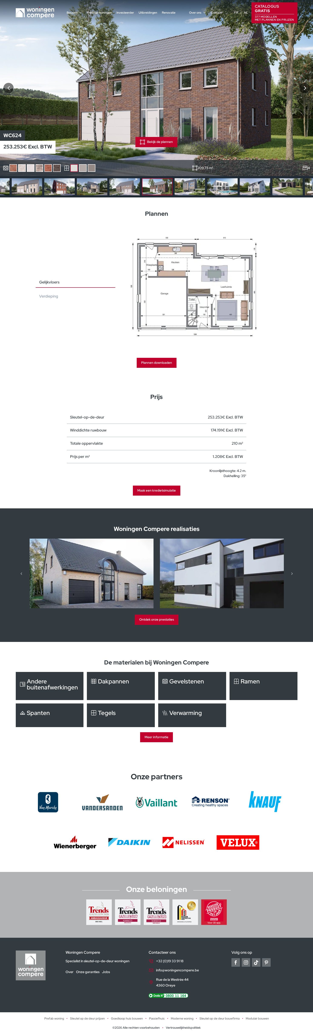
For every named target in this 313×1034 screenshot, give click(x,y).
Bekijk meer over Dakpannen (121, 686)
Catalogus (274, 12)
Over (69, 972)
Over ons (195, 12)
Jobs (106, 972)
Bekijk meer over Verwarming (192, 715)
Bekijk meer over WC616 (92, 186)
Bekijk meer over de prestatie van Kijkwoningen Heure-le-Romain (92, 573)
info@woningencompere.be (177, 970)
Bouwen (72, 12)
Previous (5, 186)
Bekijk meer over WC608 (27, 186)
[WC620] (8, 88)
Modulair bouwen (257, 1018)
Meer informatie (156, 737)
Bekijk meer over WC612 (59, 186)
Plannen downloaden (156, 363)
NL (246, 12)
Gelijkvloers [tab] (49, 282)
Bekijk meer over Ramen (263, 686)
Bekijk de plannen (160, 142)
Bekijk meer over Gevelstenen (192, 686)
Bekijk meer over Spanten (50, 715)
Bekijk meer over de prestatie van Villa (222, 573)
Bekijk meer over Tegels (121, 715)
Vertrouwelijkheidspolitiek (183, 1028)
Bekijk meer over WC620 (124, 186)
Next (307, 186)
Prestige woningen (99, 12)
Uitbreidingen (148, 12)
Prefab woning (54, 1018)
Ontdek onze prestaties (156, 619)
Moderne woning (182, 1018)
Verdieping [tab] (48, 296)
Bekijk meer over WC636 (255, 186)
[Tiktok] (256, 962)
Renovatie (168, 12)
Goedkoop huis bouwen (127, 1018)
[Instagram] (246, 962)
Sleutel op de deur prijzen (87, 1018)
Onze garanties (87, 972)
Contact (216, 12)
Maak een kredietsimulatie (156, 490)
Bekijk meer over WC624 (157, 187)
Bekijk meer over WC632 (222, 186)
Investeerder (125, 12)
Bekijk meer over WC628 (190, 186)
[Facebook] (235, 962)
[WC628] (304, 88)
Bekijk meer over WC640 (287, 186)
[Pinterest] (266, 962)
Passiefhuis (157, 1018)
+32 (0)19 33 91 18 (170, 961)
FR (236, 12)
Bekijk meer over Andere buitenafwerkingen (50, 686)
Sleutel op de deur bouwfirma (220, 1018)
